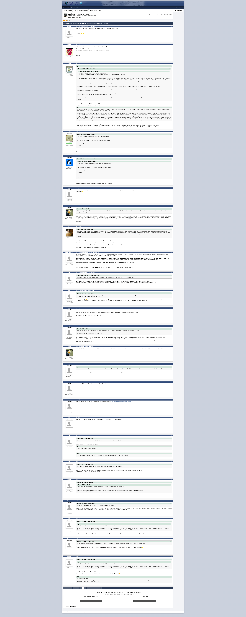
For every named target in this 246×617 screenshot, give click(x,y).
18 (71, 23)
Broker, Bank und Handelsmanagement (88, 15)
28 (94, 23)
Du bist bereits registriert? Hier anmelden (163, 7)
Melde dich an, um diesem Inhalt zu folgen (151, 14)
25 (87, 23)
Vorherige (68, 23)
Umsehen (67, 7)
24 (85, 23)
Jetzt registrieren (177, 7)
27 (92, 23)
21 (78, 23)
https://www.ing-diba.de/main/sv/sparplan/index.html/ (122, 401)
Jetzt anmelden (145, 600)
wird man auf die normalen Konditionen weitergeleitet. (109, 31)
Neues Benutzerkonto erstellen (91, 600)
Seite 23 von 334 (107, 23)
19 (73, 23)
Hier (132, 348)
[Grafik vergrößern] (81, 33)
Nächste (98, 23)
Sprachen (64, 615)
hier (156, 348)
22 (80, 23)
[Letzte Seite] (101, 23)
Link (122, 348)
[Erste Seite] (64, 23)
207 (170, 14)
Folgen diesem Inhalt (164, 14)
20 (75, 23)
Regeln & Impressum (76, 7)
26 (90, 23)
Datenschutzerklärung (71, 615)
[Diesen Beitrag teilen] (171, 26)
